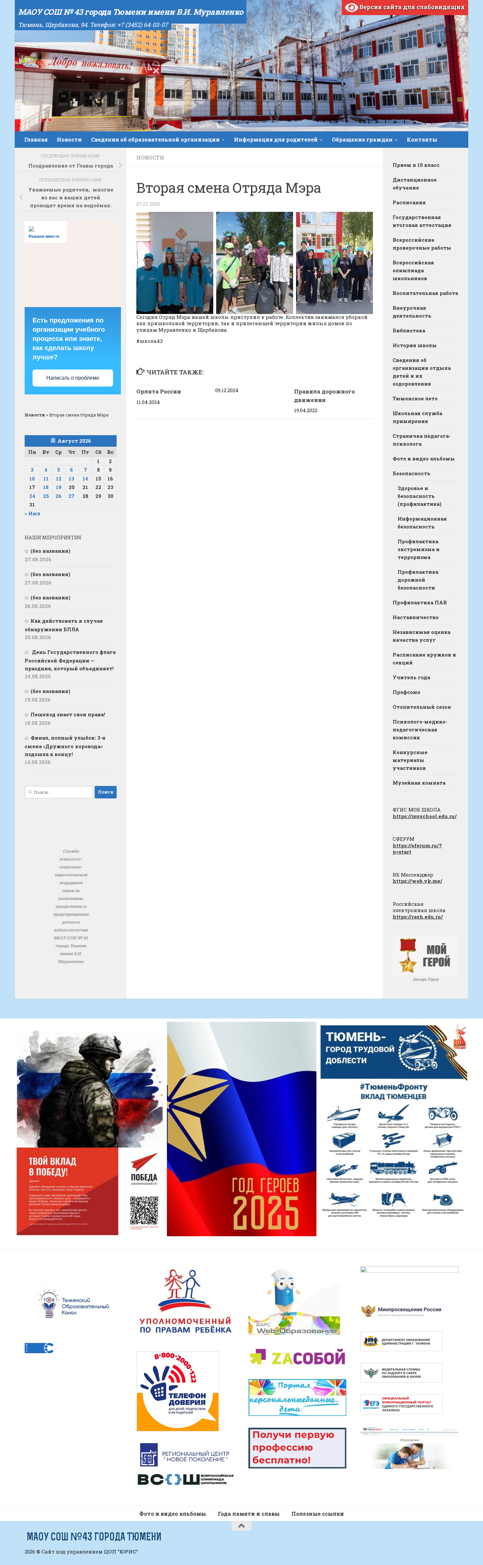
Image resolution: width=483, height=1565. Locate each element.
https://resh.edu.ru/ (418, 916)
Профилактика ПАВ (420, 602)
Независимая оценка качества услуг (421, 636)
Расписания (409, 202)
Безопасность (411, 473)
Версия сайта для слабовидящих (411, 7)
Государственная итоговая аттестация (422, 221)
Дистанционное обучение (415, 183)
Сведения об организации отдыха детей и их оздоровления (422, 372)
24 (32, 496)
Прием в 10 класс (416, 165)
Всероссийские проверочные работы (422, 243)
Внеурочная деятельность (412, 311)
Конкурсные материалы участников (410, 760)
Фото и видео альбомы (424, 458)
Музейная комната (419, 782)
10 (32, 478)
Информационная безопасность (422, 522)
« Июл (32, 513)
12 (58, 478)
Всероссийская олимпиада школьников (413, 270)
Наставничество (416, 617)
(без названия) (50, 551)
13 (71, 478)
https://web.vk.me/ (417, 881)
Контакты (422, 139)
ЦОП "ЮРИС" (121, 1551)
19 (58, 487)
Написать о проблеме (72, 378)
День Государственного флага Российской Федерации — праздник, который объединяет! (70, 660)
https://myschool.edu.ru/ (425, 816)
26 (58, 496)
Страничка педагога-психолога (422, 440)
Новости (69, 139)
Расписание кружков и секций (424, 658)
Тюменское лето (415, 398)
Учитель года (411, 677)
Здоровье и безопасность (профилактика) (420, 496)
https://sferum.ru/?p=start (417, 848)
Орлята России (158, 391)
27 (71, 496)
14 (85, 478)
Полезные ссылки (317, 1513)
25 (46, 496)
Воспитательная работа (425, 293)
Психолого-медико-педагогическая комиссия (420, 729)
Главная (36, 139)
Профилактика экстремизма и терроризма (419, 549)
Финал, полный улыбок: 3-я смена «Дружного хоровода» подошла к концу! (65, 745)
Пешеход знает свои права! (68, 714)
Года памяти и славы (249, 1513)
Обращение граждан (362, 139)
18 (46, 487)
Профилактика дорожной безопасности (418, 580)
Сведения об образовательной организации (155, 139)
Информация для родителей (276, 139)
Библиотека (409, 330)
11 (46, 478)
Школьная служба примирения (417, 417)
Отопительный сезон (422, 707)
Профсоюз (406, 692)
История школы (415, 345)
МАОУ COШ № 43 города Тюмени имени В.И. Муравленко (130, 12)
